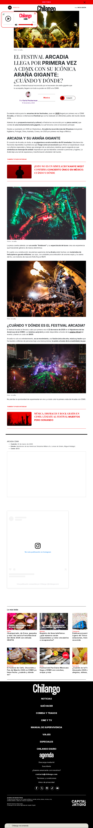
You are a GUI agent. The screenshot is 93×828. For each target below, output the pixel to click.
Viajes (47, 734)
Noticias (42, 631)
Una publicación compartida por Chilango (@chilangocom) (38, 584)
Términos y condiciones (46, 778)
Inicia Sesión (82, 7)
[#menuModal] (10, 7)
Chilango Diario (46, 749)
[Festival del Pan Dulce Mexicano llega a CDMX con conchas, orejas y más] (55, 656)
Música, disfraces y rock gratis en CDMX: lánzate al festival (57, 416)
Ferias (9, 631)
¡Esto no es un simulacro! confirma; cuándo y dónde (59, 169)
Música (46, 98)
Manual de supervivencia (46, 727)
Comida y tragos (46, 713)
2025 (57, 113)
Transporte (75, 631)
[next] (80, 214)
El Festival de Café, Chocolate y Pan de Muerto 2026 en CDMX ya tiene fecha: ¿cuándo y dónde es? (21, 671)
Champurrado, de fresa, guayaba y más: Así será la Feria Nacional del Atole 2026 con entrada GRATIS (22, 636)
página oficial (75, 332)
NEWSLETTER (16, 7)
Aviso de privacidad (46, 782)
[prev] (13, 214)
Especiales (46, 741)
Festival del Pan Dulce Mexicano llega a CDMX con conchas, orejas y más (54, 670)
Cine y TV (46, 720)
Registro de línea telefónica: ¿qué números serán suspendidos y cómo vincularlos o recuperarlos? (54, 636)
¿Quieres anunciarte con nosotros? (46, 770)
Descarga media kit (46, 762)
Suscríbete (46, 766)
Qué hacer (10, 666)
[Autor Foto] (28, 94)
